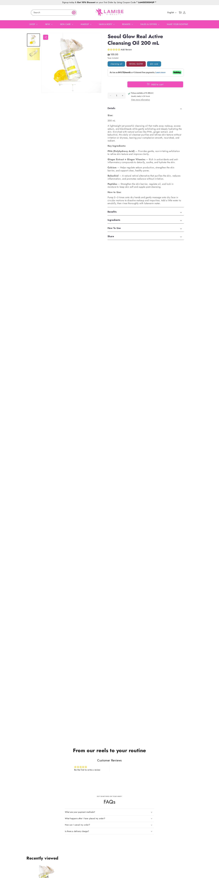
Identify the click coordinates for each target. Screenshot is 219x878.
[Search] (74, 12)
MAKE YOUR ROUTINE (177, 24)
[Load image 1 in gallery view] (33, 40)
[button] (180, 12)
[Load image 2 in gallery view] (33, 54)
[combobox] (54, 12)
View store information (140, 99)
